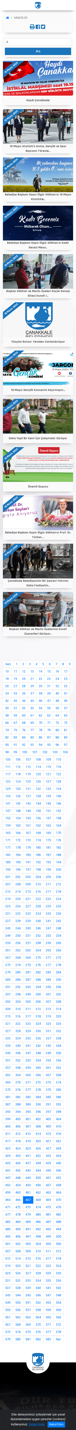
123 (8, 781)
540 (38, 1288)
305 (28, 1002)
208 (18, 884)
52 (24, 708)
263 (28, 950)
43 (15, 701)
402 (38, 1119)
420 (38, 1141)
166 (18, 833)
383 (28, 1097)
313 (48, 1009)
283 (48, 972)
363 (8, 1075)
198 (38, 869)
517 (48, 1258)
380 (58, 1090)
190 (18, 862)
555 (8, 1310)
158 (58, 818)
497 (28, 1236)
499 (48, 1236)
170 (58, 833)
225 (8, 906)
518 (58, 1258)
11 (15, 671)
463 (48, 1192)
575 (28, 1332)
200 (58, 869)
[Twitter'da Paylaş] (43, 27)
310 (18, 1009)
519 (8, 1266)
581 (28, 1339)
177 (8, 847)
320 (58, 1016)
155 (28, 818)
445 (48, 1170)
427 (48, 1148)
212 (58, 884)
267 (8, 958)
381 (8, 1097)
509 (28, 1251)
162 (38, 825)
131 (28, 789)
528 (38, 1273)
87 (49, 737)
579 (8, 1339)
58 (7, 715)
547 (48, 1295)
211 (48, 884)
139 (48, 796)
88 (57, 737)
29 (32, 686)
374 (58, 1082)
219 (8, 899)
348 (38, 1053)
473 (28, 1207)
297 (8, 994)
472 (18, 1207)
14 (40, 671)
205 (48, 877)
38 (40, 693)
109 (48, 759)
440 (58, 1163)
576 (38, 1332)
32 (57, 686)
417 (8, 1141)
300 (38, 994)
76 (24, 730)
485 (28, 1222)
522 (38, 1266)
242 (58, 921)
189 (8, 862)
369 (8, 1082)
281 (28, 972)
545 (28, 1295)
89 (65, 737)
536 (58, 1280)
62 (40, 715)
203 (28, 877)
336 (38, 1038)
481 (48, 1214)
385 (48, 1097)
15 (49, 671)
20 (24, 679)
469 (48, 1200)
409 (48, 1126)
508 (18, 1251)
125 (28, 781)
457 (48, 1185)
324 (38, 1024)
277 (48, 965)
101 (34, 752)
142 (18, 803)
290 (58, 980)
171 (8, 840)
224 (58, 899)
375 (8, 1090)
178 (18, 847)
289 (48, 980)
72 (57, 723)
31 (49, 686)
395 (28, 1112)
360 (38, 1068)
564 (38, 1317)
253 (48, 935)
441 (8, 1170)
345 (8, 1053)
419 (28, 1141)
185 (28, 855)
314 (58, 1009)
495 (8, 1236)
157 (48, 818)
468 (38, 1200)
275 (28, 965)
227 (28, 906)
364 (18, 1075)
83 (15, 737)
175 (48, 840)
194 (58, 862)
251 (28, 935)
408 (38, 1126)
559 (48, 1310)
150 (38, 811)
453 (8, 1185)
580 (18, 1339)
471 (8, 1207)
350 (58, 1053)
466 (18, 1200)
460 (18, 1192)
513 (8, 1258)
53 (32, 708)
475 (48, 1207)
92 (24, 745)
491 (28, 1229)
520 (18, 1266)
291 (8, 987)
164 (58, 825)
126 (38, 781)
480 (38, 1214)
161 (28, 825)
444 (38, 1170)
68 (24, 723)
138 (38, 796)
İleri (58, 1339)
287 (28, 980)
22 (40, 679)
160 (18, 825)
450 (38, 1178)
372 (38, 1082)
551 (28, 1302)
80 (57, 730)
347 (28, 1053)
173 (28, 840)
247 (48, 928)
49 (65, 701)
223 (48, 899)
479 (28, 1214)
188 (58, 855)
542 (58, 1288)
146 (58, 803)
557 (28, 1310)
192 (38, 862)
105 (8, 759)
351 (8, 1060)
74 (7, 730)
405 (8, 1126)
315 (8, 1016)
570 (38, 1324)
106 (18, 759)
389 (28, 1104)
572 (58, 1324)
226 (18, 906)
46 (40, 701)
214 (18, 891)
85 (32, 737)
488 (58, 1222)
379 (48, 1090)
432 (38, 1156)
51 (15, 708)
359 (28, 1068)
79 (49, 730)
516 (38, 1258)
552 (38, 1302)
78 (40, 730)
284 (58, 972)
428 (58, 1148)
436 (18, 1163)
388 (18, 1104)
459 (8, 1192)
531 (8, 1280)
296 (58, 987)
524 (58, 1266)
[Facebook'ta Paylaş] (38, 27)
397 (48, 1112)
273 (8, 965)
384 (38, 1097)
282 (38, 972)
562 (18, 1317)
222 (38, 899)
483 (8, 1222)
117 (8, 774)
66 (7, 723)
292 (18, 987)
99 (15, 752)
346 (18, 1053)
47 (49, 701)
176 (58, 840)
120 (38, 774)
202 (18, 877)
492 (38, 1229)
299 (28, 994)
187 (48, 855)
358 (18, 1068)
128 (58, 781)
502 (18, 1244)
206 (58, 877)
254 (58, 935)
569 (28, 1324)
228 (38, 906)
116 (58, 767)
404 (58, 1119)
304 (18, 1002)
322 (18, 1024)
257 (28, 943)
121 (48, 774)
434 (58, 1156)
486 (38, 1222)
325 (48, 1024)
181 (48, 847)
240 (38, 921)
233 (28, 913)
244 (18, 928)
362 (58, 1068)
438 (38, 1163)
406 (18, 1126)
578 (58, 1332)
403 (48, 1119)
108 (38, 759)
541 (48, 1288)
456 (38, 1185)
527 (28, 1273)
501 (8, 1244)
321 (8, 1024)
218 (58, 891)
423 (8, 1148)
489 (8, 1229)
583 (48, 1339)
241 (48, 921)
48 (57, 701)
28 (24, 686)
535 (48, 1280)
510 (38, 1251)
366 (38, 1075)
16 (57, 671)
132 (38, 789)
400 (18, 1119)
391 (48, 1104)
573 (8, 1332)
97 (65, 745)
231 (8, 913)
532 (18, 1280)
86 (40, 737)
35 (15, 693)
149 (28, 811)
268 (18, 958)
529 (48, 1273)
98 (7, 752)
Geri (8, 664)
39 (49, 693)
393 (8, 1112)
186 (38, 855)
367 (48, 1075)
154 (18, 818)
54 (40, 708)
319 (48, 1016)
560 (58, 1310)
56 (57, 708)
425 (28, 1148)
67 (15, 723)
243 (8, 928)
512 (58, 1251)
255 (8, 943)
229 (48, 906)
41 (65, 693)
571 (48, 1324)
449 (28, 1178)
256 (18, 943)
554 (58, 1302)
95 (49, 745)
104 (65, 752)
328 (18, 1031)
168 (38, 833)
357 (8, 1068)
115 (48, 767)
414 (38, 1134)
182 (58, 847)
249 (8, 935)
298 (18, 994)
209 (28, 884)
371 (28, 1082)
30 (40, 686)
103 (55, 752)
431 (28, 1156)
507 (8, 1251)
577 (48, 1332)
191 (28, 862)
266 (58, 950)
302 (58, 994)
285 (8, 980)
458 (58, 1185)
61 (32, 715)
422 (58, 1141)
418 (18, 1141)
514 (18, 1258)
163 (48, 825)
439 (48, 1163)
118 (18, 774)
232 (18, 913)
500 (58, 1236)
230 (58, 906)
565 (48, 1317)
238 (18, 921)
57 (65, 708)
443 (28, 1170)
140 (58, 796)
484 (18, 1222)
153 (8, 818)
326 (58, 1024)
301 (48, 994)
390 (38, 1104)
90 (7, 745)
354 (38, 1060)
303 (8, 1002)
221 (28, 899)
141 (8, 803)
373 (48, 1082)
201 (8, 877)
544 (18, 1295)
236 (58, 913)
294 (38, 987)
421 (48, 1141)
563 (28, 1317)
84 (24, 737)
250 (18, 935)
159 (8, 825)
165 (8, 833)
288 (38, 980)
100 (24, 752)
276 (38, 965)
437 (28, 1163)
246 (38, 928)
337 (48, 1038)
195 (8, 869)
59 (15, 715)
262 (18, 950)
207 (8, 884)
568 (18, 1324)
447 (8, 1178)
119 (28, 774)
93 (32, 745)
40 (57, 693)
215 (28, 891)
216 (38, 891)
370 (18, 1082)
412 (18, 1134)
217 (48, 891)
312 (38, 1009)
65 (65, 715)
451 (48, 1178)
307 (48, 1002)
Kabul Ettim (56, 1424)
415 (48, 1134)
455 (28, 1185)
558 (38, 1310)
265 (48, 950)
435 (8, 1163)
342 (38, 1046)
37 (32, 693)
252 (38, 935)
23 (49, 679)
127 (48, 781)
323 (28, 1024)
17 (65, 671)
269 (28, 958)
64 (57, 715)
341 (28, 1046)
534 (38, 1280)
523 (48, 1266)
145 (48, 803)
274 (18, 965)
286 (18, 980)
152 (58, 811)
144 (38, 803)
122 (58, 774)
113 (28, 767)
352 (18, 1060)
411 (8, 1134)
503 (28, 1244)
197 (28, 869)
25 (65, 679)
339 (8, 1046)
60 (24, 715)
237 (8, 921)
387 (8, 1104)
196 (18, 869)
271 (48, 958)
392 (58, 1104)
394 (18, 1112)
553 (48, 1302)
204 (38, 877)
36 (24, 693)
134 (58, 789)
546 (38, 1295)
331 (48, 1031)
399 (8, 1119)
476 (58, 1207)
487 (48, 1222)
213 (8, 891)
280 (18, 972)
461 (28, 1192)
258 (38, 943)
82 (7, 737)
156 (38, 818)
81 (65, 730)
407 (28, 1126)
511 (48, 1251)
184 (18, 855)
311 (28, 1009)
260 (58, 943)
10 (7, 671)
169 (48, 833)
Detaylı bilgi (37, 1424)
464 (58, 1192)
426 (38, 1148)
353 (28, 1060)
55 (49, 708)
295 (48, 987)
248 (58, 928)
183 (8, 855)
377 (28, 1090)
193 (48, 862)
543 (8, 1295)
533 (28, 1280)
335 (28, 1038)
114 (38, 767)
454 (18, 1185)
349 (48, 1053)
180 (38, 847)
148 (18, 811)
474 (38, 1207)
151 (48, 811)
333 (8, 1038)
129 (8, 789)
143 (28, 803)
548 (58, 1295)
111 (8, 767)
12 (24, 671)
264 (38, 950)
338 (58, 1038)
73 (65, 723)
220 (18, 899)
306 (38, 1002)
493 (48, 1229)
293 (28, 987)
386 (58, 1097)
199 (48, 869)
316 (18, 1016)
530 (58, 1273)
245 (28, 928)
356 (58, 1060)
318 (38, 1016)
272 (58, 958)
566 (58, 1317)
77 (32, 730)
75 (15, 730)
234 (38, 913)
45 (32, 701)
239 (28, 921)
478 (18, 1214)
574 (18, 1332)
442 (18, 1170)
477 (8, 1214)
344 (58, 1046)
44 (24, 701)
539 (28, 1288)
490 (18, 1229)
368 (58, 1075)
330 (38, 1031)
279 (8, 972)
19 (15, 679)
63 (49, 715)
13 (32, 671)
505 (48, 1244)
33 (65, 686)
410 (58, 1126)
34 (7, 693)
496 (18, 1236)
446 (58, 1170)
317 (28, 1016)
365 (28, 1075)
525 (8, 1273)
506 (58, 1244)
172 (18, 840)
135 (8, 796)
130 (18, 789)
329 (28, 1031)
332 (58, 1031)
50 (7, 708)
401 (28, 1119)
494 (58, 1229)
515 (28, 1258)
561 (8, 1317)
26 (7, 686)
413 (28, 1134)
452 (58, 1178)
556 (18, 1310)
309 (8, 1009)
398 (58, 1112)
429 (8, 1156)
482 (58, 1214)
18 (7, 679)
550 (18, 1302)
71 (49, 723)
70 (40, 723)
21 (32, 679)
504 (38, 1244)
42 (7, 701)
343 (48, 1046)
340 (18, 1046)
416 (58, 1134)
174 (38, 840)
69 (32, 723)
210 (38, 884)
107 (28, 759)
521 (28, 1266)
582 (38, 1339)
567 (8, 1324)
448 (18, 1178)
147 (8, 811)
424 (18, 1148)
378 (38, 1090)
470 (58, 1200)
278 (58, 965)
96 (57, 745)
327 (8, 1031)
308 (58, 1002)
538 (18, 1288)
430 (18, 1156)
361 (48, 1068)
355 (48, 1060)
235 (48, 913)
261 (8, 950)
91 (15, 745)
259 (48, 943)
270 (38, 958)
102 (45, 752)
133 (48, 789)
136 (18, 796)
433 (48, 1156)
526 (18, 1273)
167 (28, 833)
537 (8, 1288)
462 (38, 1192)
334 (18, 1038)
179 (28, 847)
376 (18, 1090)
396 (38, 1112)
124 (18, 781)
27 (15, 686)
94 (40, 745)
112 (18, 767)
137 (28, 796)
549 (8, 1302)
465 (8, 1200)
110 (58, 759)
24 (57, 679)
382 (18, 1097)
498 (38, 1236)
